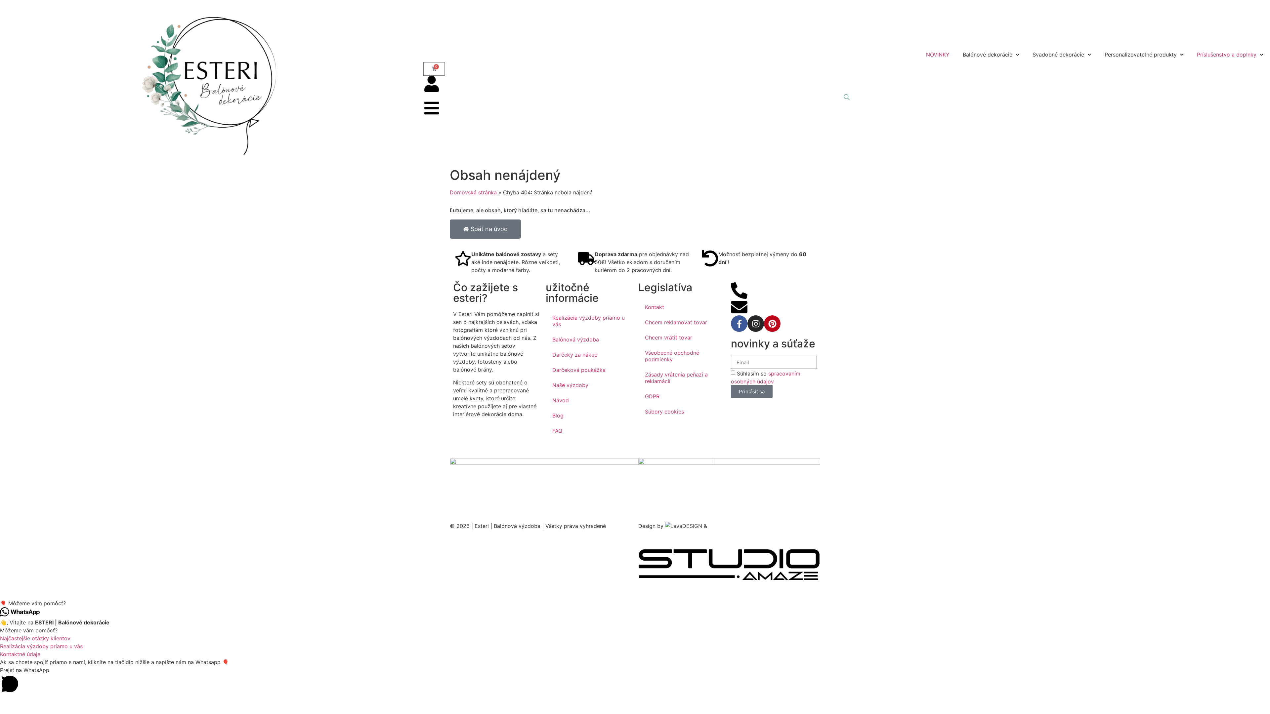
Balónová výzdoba (575, 339)
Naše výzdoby (570, 385)
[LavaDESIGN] (684, 526)
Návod (560, 400)
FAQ (557, 430)
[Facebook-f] (739, 323)
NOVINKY (938, 54)
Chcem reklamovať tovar (676, 322)
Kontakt (654, 307)
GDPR (652, 396)
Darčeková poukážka (579, 370)
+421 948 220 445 (771, 286)
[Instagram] (755, 323)
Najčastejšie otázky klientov (35, 638)
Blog (558, 415)
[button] (635, 603)
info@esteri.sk (765, 302)
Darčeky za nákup (575, 354)
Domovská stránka (473, 192)
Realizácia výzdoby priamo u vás (588, 321)
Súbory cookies (664, 411)
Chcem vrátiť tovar (668, 337)
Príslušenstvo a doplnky (1226, 54)
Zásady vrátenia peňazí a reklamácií (676, 377)
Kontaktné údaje (20, 654)
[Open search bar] (846, 97)
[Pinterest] (772, 323)
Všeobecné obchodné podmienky (672, 356)
